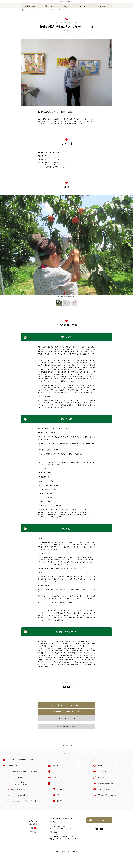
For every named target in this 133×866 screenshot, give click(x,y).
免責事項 (59, 801)
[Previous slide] (2, 247)
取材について (101, 777)
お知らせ (55, 777)
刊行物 (59, 795)
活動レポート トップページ (66, 718)
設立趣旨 (59, 789)
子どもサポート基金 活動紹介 (66, 726)
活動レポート (28, 10)
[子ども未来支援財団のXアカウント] (101, 830)
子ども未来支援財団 (62, 851)
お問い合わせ (101, 820)
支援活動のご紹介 (12, 766)
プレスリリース (57, 771)
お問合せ (100, 766)
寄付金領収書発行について (106, 783)
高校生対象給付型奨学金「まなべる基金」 (24, 771)
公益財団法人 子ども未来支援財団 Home (20, 760)
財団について (56, 783)
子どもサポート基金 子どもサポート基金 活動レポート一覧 (66, 705)
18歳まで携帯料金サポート (19, 789)
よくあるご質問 (102, 771)
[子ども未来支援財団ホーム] (22, 10)
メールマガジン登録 (103, 789)
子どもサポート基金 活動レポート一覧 (66, 712)
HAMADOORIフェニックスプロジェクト (23, 801)
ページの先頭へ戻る (68, 746)
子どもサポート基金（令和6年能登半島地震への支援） (22, 783)
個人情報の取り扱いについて (106, 795)
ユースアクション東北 (18, 795)
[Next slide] (130, 247)
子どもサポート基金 (38, 10)
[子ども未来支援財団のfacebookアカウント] (96, 830)
